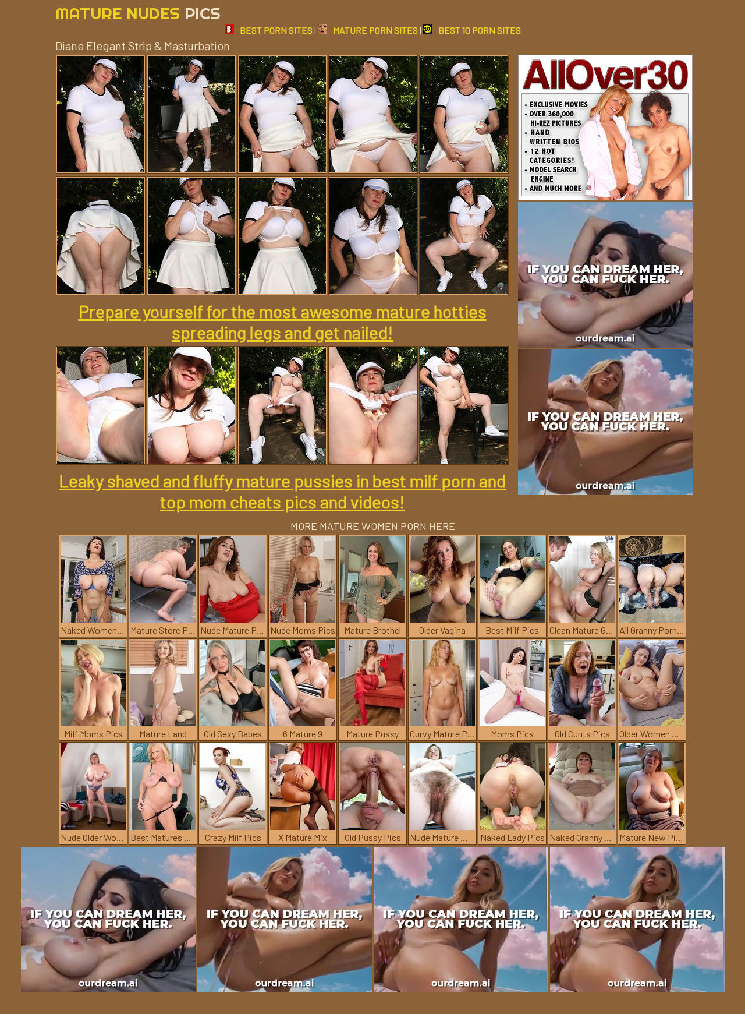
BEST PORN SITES (276, 30)
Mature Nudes (138, 13)
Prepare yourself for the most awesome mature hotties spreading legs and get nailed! (283, 321)
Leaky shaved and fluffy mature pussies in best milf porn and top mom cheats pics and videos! (282, 491)
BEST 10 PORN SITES (479, 30)
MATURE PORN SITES (375, 30)
